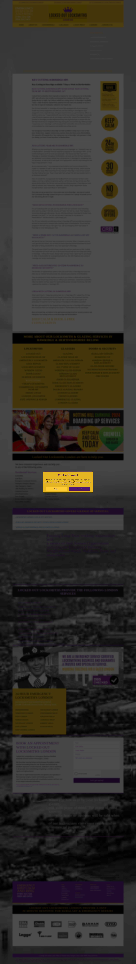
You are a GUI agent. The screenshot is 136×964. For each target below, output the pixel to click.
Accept (79, 489)
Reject (56, 489)
